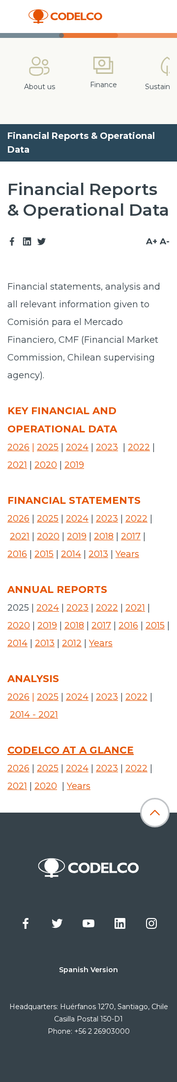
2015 (44, 554)
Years (127, 554)
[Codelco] (65, 16)
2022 (139, 447)
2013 (98, 554)
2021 (17, 464)
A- (165, 241)
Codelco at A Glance (70, 750)
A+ (151, 241)
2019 (74, 464)
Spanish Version (88, 969)
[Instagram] (151, 923)
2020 (45, 464)
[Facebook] (12, 242)
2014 (71, 554)
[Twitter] (42, 242)
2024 (77, 447)
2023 (107, 447)
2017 (131, 536)
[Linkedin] (27, 242)
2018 (104, 536)
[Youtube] (88, 923)
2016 (17, 554)
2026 (18, 447)
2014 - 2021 (34, 714)
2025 (48, 447)
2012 (72, 643)
